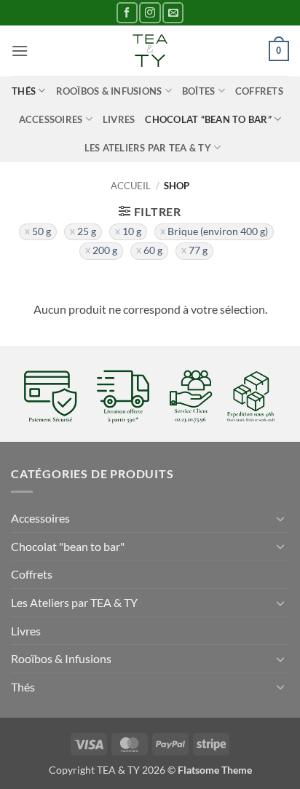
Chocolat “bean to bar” (208, 119)
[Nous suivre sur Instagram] (149, 12)
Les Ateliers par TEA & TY (147, 148)
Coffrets (259, 91)
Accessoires (51, 119)
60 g (152, 250)
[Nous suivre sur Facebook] (127, 12)
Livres (119, 119)
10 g (131, 231)
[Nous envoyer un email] (172, 12)
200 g (104, 250)
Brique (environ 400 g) (217, 231)
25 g (86, 231)
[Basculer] (280, 518)
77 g (198, 250)
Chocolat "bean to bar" (68, 546)
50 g (41, 231)
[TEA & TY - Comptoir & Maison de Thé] (150, 50)
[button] (19, 50)
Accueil (131, 185)
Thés (24, 91)
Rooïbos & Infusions (109, 91)
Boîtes (199, 91)
